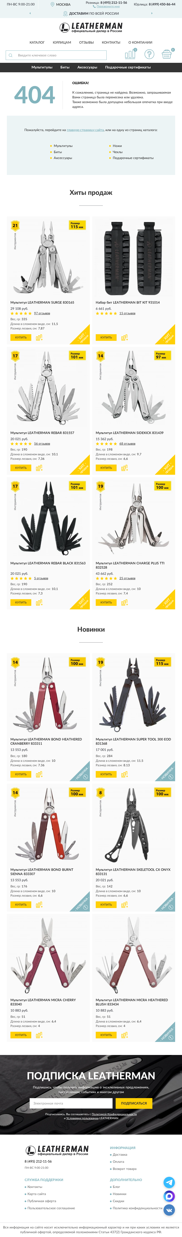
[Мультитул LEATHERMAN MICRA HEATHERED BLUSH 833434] (134, 955)
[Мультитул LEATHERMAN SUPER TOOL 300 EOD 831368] (134, 695)
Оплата (118, 1162)
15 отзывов (127, 313)
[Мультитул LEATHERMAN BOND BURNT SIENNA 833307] (48, 825)
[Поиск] (10, 55)
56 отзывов (42, 443)
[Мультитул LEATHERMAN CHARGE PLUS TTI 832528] (134, 518)
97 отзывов (42, 313)
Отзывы (86, 42)
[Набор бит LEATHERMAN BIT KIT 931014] (134, 258)
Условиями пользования (82, 1118)
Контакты (111, 42)
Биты (64, 67)
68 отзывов (127, 443)
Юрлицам (62, 42)
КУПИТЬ (21, 337)
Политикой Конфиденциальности (114, 1114)
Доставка (120, 1155)
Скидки (118, 1201)
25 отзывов (127, 578)
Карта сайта (36, 1194)
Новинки (119, 1194)
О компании (140, 42)
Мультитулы (42, 67)
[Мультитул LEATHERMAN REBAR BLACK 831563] (48, 518)
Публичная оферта (41, 1201)
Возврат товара (124, 1169)
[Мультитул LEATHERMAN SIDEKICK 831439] (134, 388)
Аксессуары (87, 67)
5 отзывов (41, 578)
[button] (106, 6)
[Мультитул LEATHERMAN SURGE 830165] (48, 258)
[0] (167, 54)
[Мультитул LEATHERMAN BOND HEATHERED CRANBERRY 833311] (48, 695)
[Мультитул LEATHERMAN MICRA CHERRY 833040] (48, 955)
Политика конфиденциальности (137, 1208)
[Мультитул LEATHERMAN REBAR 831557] (48, 388)
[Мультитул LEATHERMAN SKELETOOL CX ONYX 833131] (134, 825)
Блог (116, 1187)
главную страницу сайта (85, 130)
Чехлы (118, 152)
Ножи (117, 146)
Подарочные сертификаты (128, 67)
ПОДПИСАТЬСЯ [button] (134, 1103)
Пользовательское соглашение (51, 1208)
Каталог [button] (37, 42)
